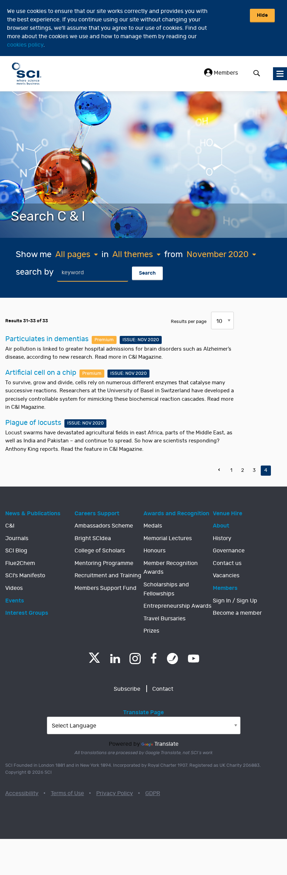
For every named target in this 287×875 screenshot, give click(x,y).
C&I (9, 526)
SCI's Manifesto (25, 575)
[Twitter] (94, 661)
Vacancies (226, 575)
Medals (153, 526)
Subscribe (127, 689)
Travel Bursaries (165, 618)
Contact (162, 689)
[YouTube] (193, 658)
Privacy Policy (114, 793)
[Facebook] (153, 658)
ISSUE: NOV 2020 (140, 340)
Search (147, 273)
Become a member (237, 613)
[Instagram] (135, 658)
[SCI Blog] (172, 658)
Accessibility (21, 793)
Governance (229, 550)
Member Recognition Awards (171, 567)
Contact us (227, 563)
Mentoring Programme (104, 563)
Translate (166, 744)
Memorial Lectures (168, 538)
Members (225, 73)
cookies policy (25, 45)
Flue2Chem (20, 563)
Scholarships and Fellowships (166, 589)
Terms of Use (67, 793)
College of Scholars (100, 550)
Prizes (151, 631)
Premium (104, 340)
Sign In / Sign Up (235, 601)
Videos (14, 588)
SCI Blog (16, 550)
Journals (16, 538)
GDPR (152, 793)
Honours (155, 550)
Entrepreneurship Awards (177, 606)
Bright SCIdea (93, 538)
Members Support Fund (105, 588)
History (222, 538)
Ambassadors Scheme (104, 526)
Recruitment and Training (108, 575)
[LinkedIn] (115, 658)
